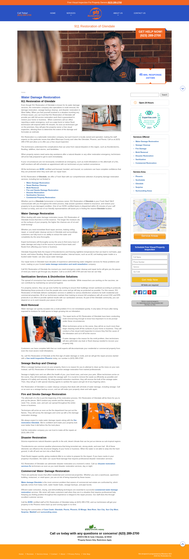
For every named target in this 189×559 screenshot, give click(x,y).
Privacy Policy (74, 554)
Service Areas (42, 554)
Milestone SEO (166, 554)
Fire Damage (141, 149)
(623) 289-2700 (115, 2)
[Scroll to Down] (182, 88)
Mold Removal (142, 152)
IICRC (42, 169)
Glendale (139, 184)
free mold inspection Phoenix (39, 358)
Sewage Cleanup (143, 145)
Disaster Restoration (145, 156)
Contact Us (139, 13)
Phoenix (139, 176)
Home (53, 13)
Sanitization (141, 159)
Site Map (86, 554)
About (63, 554)
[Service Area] (149, 239)
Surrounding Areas (144, 191)
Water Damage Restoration (147, 141)
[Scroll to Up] (182, 544)
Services (70, 13)
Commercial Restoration (146, 163)
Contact (54, 554)
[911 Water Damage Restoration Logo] (94, 20)
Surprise (139, 187)
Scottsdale (140, 180)
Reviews (30, 554)
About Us (118, 13)
